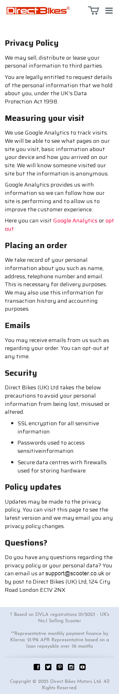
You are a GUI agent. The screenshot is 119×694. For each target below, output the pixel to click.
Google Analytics (75, 220)
